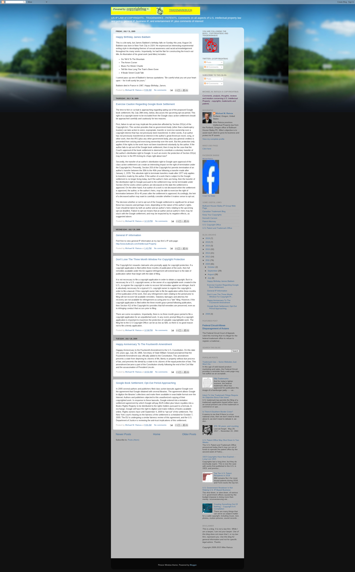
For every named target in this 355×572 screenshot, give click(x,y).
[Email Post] (171, 90)
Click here (206, 149)
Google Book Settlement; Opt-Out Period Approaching (146, 383)
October (211, 267)
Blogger (193, 565)
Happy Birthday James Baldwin (133, 37)
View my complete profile (213, 139)
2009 (208, 264)
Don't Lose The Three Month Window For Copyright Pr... (220, 295)
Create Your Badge (208, 196)
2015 (208, 249)
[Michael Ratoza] (210, 193)
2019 (208, 238)
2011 (208, 260)
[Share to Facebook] (184, 90)
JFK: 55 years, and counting (226, 426)
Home (156, 434)
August (211, 274)
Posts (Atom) (133, 440)
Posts (208, 62)
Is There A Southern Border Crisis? (217, 412)
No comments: (160, 90)
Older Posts (189, 434)
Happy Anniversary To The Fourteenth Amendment (144, 344)
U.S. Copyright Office (211, 225)
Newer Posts (123, 434)
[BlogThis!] (179, 90)
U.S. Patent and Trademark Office (217, 228)
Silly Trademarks (221, 379)
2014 (208, 253)
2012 (208, 257)
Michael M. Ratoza (224, 113)
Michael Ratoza (207, 159)
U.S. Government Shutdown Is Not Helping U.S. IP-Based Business (217, 489)
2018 (208, 242)
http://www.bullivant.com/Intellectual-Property (136, 244)
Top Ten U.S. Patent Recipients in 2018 (223, 474)
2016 (208, 246)
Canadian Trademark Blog (213, 211)
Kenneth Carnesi (209, 218)
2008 (208, 314)
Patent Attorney (209, 221)
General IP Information (128, 235)
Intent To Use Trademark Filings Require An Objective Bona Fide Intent (220, 396)
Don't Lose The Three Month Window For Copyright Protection (150, 259)
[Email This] (176, 90)
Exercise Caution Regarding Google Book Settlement (145, 104)
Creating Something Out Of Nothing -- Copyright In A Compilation (226, 506)
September (213, 271)
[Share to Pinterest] (186, 90)
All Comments (212, 67)
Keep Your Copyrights (212, 215)
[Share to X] (181, 90)
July (210, 278)
